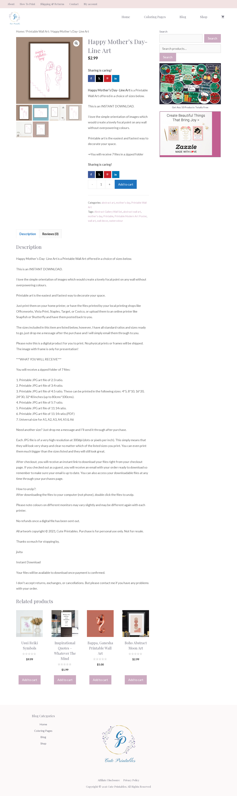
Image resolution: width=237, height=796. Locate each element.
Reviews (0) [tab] (50, 234)
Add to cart (125, 184)
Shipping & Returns (52, 4)
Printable (108, 216)
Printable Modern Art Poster (131, 216)
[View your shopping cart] (222, 16)
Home (126, 17)
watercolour (116, 220)
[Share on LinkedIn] (115, 78)
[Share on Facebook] (91, 78)
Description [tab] (27, 234)
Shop (203, 17)
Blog (183, 17)
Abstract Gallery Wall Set (108, 211)
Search (163, 31)
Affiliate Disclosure (109, 780)
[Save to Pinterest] (107, 78)
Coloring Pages (155, 17)
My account (90, 4)
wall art (92, 220)
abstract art (108, 202)
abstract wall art (132, 211)
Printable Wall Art (37, 31)
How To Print (27, 4)
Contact (74, 4)
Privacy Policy (131, 780)
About (11, 4)
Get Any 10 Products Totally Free (190, 107)
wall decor (102, 220)
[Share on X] (99, 78)
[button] (76, 43)
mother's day (123, 202)
